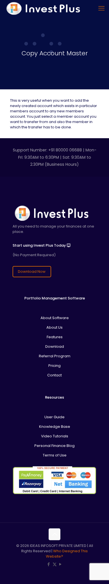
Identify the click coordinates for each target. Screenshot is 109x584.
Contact (54, 375)
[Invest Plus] (42, 8)
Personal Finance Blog (54, 445)
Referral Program (54, 356)
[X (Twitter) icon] (55, 564)
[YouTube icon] (60, 564)
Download (54, 346)
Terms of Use (55, 455)
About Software (55, 318)
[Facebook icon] (49, 564)
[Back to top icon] (54, 534)
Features (55, 337)
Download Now (32, 271)
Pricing (54, 365)
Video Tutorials (54, 436)
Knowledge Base (54, 426)
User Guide (54, 417)
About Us (54, 327)
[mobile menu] (101, 8)
